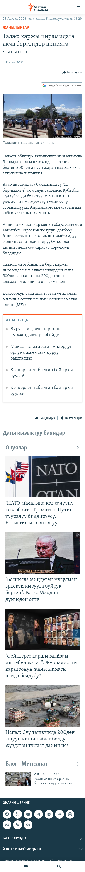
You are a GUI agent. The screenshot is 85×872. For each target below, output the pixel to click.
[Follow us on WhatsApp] (7, 824)
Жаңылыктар (16, 28)
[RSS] (17, 824)
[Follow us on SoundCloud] (59, 814)
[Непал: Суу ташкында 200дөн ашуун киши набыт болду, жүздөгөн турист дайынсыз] (42, 706)
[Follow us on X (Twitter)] (17, 814)
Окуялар (16, 448)
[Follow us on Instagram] (70, 814)
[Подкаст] (28, 824)
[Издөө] (59, 866)
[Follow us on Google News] (49, 814)
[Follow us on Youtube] (28, 814)
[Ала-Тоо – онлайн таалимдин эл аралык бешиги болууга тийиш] (18, 779)
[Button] (72, 72)
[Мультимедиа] (26, 866)
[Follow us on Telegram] (38, 814)
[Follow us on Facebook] (7, 814)
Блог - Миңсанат (26, 764)
